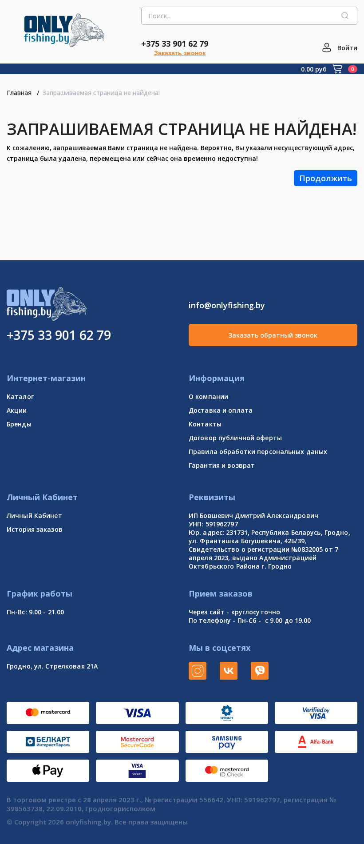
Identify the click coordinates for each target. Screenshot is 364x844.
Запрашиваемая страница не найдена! (101, 92)
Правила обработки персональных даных (258, 451)
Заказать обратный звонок (273, 335)
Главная (19, 92)
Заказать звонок (180, 52)
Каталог (20, 396)
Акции (17, 410)
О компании (208, 396)
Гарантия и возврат (222, 465)
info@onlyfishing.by (227, 305)
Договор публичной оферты (235, 438)
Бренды (19, 424)
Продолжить (325, 178)
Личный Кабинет (34, 515)
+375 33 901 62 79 (174, 43)
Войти (347, 48)
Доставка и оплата (221, 410)
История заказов (35, 529)
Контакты (205, 424)
